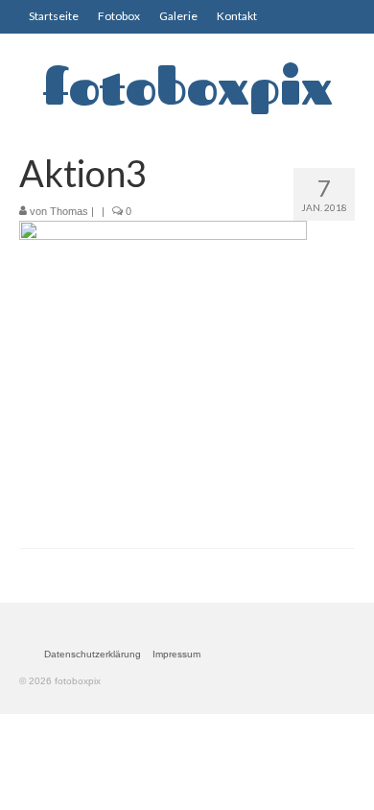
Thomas (69, 211)
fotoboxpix (187, 86)
